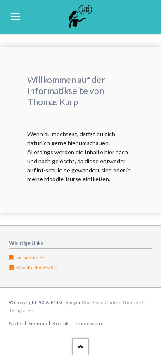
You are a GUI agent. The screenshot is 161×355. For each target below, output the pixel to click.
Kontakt (61, 323)
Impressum (89, 323)
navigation (15, 17)
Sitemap (37, 323)
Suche (16, 323)
